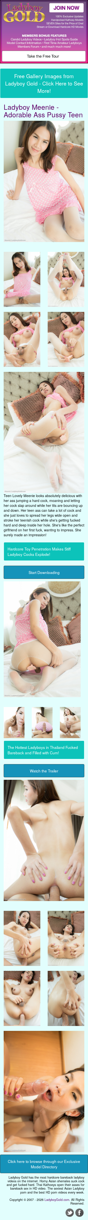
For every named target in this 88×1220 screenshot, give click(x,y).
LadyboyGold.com (56, 1199)
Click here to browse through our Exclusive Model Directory (44, 1164)
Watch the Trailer (44, 770)
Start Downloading (44, 572)
